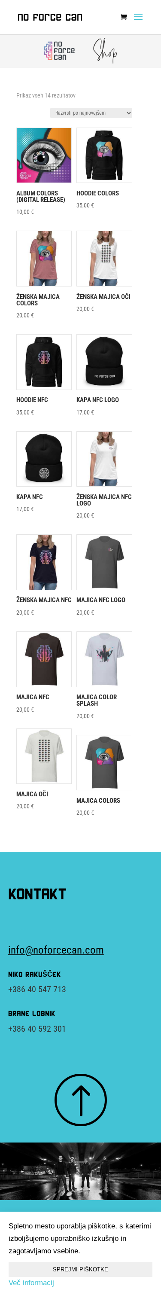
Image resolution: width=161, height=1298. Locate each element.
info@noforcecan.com (56, 950)
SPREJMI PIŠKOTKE (80, 1269)
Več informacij (31, 1283)
